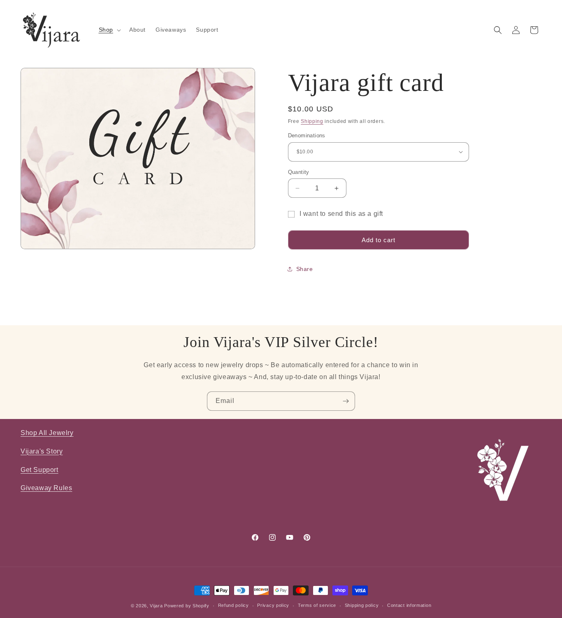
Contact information (409, 605)
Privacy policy (273, 605)
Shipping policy (362, 605)
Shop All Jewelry (47, 432)
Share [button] (304, 269)
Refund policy (233, 605)
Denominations (306, 135)
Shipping (312, 121)
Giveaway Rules (46, 487)
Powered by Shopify (186, 605)
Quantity (298, 172)
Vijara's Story (42, 451)
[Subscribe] (346, 401)
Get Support (39, 469)
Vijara (156, 605)
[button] (109, 29)
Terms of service (317, 605)
